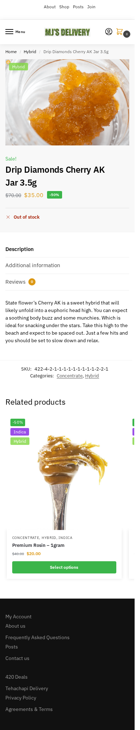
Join (91, 6)
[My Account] (108, 32)
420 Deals (16, 677)
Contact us (17, 658)
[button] (121, 32)
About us (15, 626)
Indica (65, 537)
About (50, 6)
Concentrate (70, 376)
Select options (64, 567)
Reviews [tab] (19, 281)
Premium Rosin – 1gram (38, 545)
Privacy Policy (20, 697)
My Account (18, 616)
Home (11, 51)
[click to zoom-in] (70, 102)
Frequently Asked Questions (37, 637)
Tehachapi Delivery (26, 688)
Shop (64, 6)
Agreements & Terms (29, 709)
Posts (78, 6)
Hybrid (30, 51)
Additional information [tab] (32, 265)
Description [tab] (19, 249)
